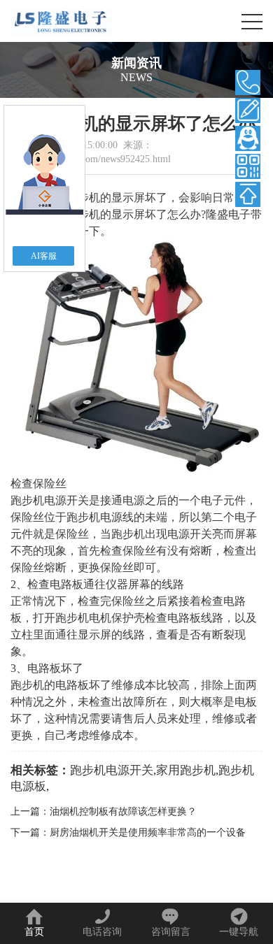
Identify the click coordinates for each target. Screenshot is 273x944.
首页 (34, 932)
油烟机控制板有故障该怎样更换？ (123, 811)
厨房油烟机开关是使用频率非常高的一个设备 (148, 832)
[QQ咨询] (247, 138)
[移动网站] (247, 166)
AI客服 (44, 256)
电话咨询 (102, 932)
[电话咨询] (247, 82)
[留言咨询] (247, 110)
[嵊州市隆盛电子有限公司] (61, 21)
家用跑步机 (186, 770)
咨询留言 (170, 932)
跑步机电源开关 (111, 770)
